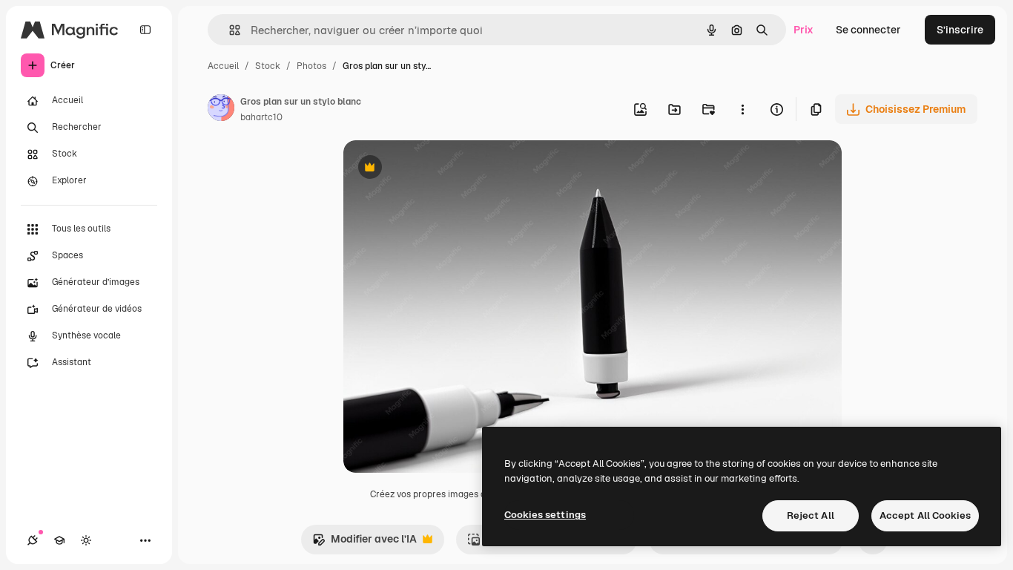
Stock (267, 66)
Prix (803, 29)
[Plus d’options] (742, 109)
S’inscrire (960, 29)
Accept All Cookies (925, 515)
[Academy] (59, 540)
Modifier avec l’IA (364, 543)
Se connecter (868, 29)
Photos (311, 66)
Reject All (810, 515)
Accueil (223, 66)
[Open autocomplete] (228, 30)
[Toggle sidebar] (145, 30)
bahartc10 (261, 117)
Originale (441, 169)
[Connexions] (32, 540)
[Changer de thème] (86, 540)
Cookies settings (545, 514)
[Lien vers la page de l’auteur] (221, 109)
